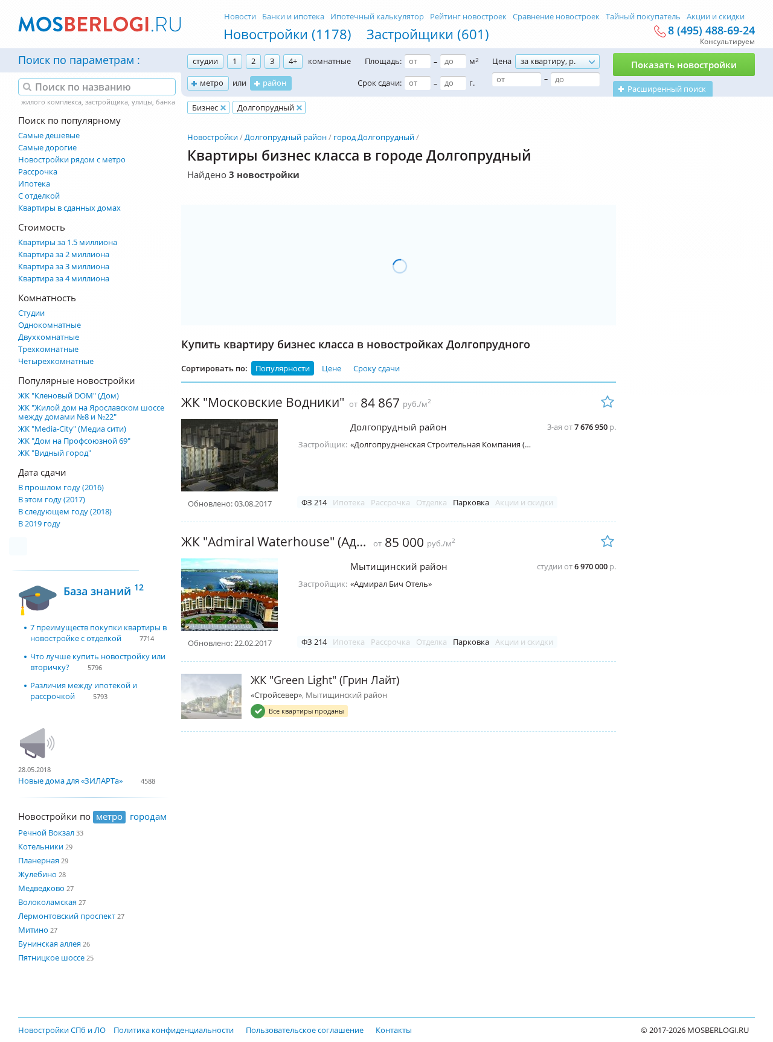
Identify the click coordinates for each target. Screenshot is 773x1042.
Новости (240, 16)
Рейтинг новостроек (468, 16)
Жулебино (37, 874)
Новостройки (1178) (287, 34)
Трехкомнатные (48, 349)
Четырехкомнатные (56, 361)
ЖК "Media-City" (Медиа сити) (72, 428)
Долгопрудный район (286, 137)
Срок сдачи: (380, 82)
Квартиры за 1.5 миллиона (67, 242)
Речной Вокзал (46, 832)
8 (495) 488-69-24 (711, 30)
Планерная (38, 860)
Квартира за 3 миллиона (63, 266)
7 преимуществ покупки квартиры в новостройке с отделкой (98, 633)
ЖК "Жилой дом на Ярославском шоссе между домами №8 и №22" (91, 412)
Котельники (40, 846)
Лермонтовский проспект (66, 916)
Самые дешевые (49, 135)
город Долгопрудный (373, 137)
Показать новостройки (684, 65)
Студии (31, 313)
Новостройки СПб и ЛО (62, 1029)
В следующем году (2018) (65, 511)
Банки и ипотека (293, 16)
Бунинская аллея (49, 943)
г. (472, 82)
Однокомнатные (49, 325)
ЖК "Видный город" (54, 453)
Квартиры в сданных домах (69, 208)
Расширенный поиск (666, 88)
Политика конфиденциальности (174, 1029)
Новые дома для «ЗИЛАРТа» (70, 780)
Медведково (41, 888)
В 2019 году (39, 523)
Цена (502, 61)
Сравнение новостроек (556, 16)
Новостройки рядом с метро (72, 159)
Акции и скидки (716, 16)
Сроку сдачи (376, 368)
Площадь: (383, 61)
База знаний (103, 589)
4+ (293, 61)
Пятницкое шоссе (51, 957)
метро (211, 82)
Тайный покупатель (643, 16)
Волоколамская (47, 902)
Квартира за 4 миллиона (63, 278)
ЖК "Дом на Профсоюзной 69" (74, 441)
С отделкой (39, 195)
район (274, 82)
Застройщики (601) (428, 34)
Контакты (394, 1029)
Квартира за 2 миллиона (63, 254)
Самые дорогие (47, 147)
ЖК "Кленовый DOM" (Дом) (68, 395)
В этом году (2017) (51, 499)
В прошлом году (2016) (61, 487)
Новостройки (212, 137)
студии (205, 61)
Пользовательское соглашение (305, 1029)
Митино (33, 930)
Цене (331, 368)
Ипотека (34, 183)
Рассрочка (37, 171)
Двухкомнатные (48, 337)
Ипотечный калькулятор (377, 16)
